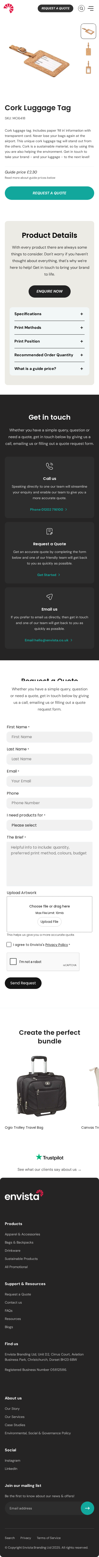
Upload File (49, 921)
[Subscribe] (87, 1508)
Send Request (23, 983)
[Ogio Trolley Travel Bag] (41, 1086)
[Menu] (90, 8)
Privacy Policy (56, 944)
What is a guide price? (35, 368)
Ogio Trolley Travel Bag (24, 1127)
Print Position (27, 341)
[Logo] (24, 1196)
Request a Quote (55, 8)
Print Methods (27, 327)
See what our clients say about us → (49, 1169)
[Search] (81, 8)
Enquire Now (50, 291)
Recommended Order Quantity (43, 354)
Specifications (28, 313)
